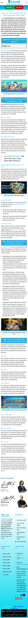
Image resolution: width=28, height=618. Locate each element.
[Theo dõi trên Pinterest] (16, 598)
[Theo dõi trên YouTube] (19, 598)
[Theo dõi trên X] (24, 595)
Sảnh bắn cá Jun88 (6, 247)
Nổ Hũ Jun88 (15, 156)
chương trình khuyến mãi (19, 204)
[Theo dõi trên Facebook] (21, 595)
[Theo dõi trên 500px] (21, 598)
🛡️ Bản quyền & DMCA (7, 611)
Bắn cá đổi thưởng (6, 50)
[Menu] (2, 2)
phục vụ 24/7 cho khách (16, 230)
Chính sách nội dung (18, 611)
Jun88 (2, 18)
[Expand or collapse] (25, 46)
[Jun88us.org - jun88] (14, 2)
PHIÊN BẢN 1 (9, 7)
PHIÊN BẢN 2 (19, 7)
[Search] (26, 2)
